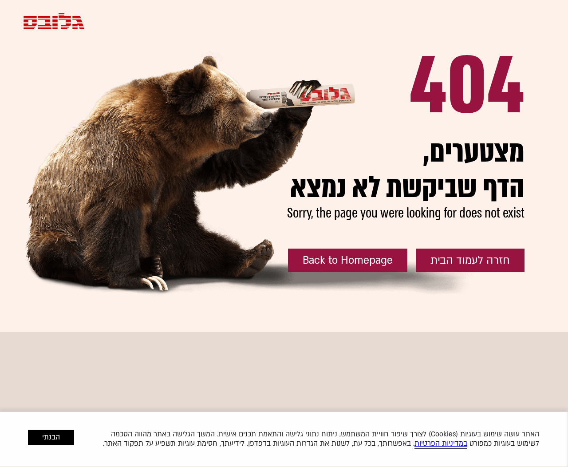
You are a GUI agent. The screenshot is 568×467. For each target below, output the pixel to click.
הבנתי (51, 437)
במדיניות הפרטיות (440, 443)
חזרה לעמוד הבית (470, 260)
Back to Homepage (348, 260)
